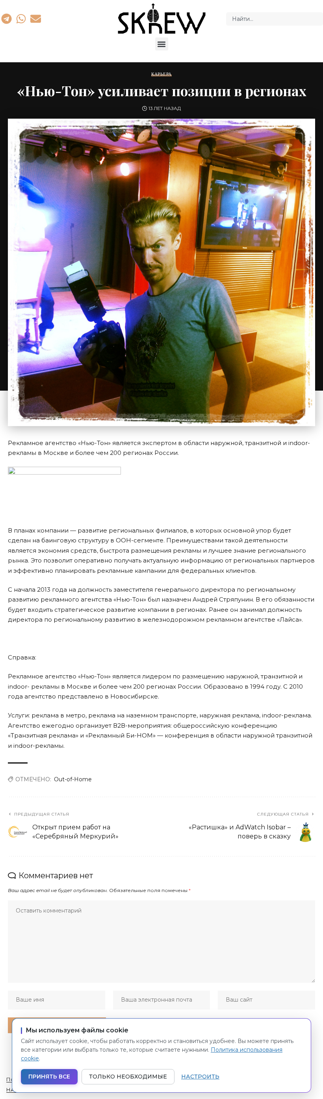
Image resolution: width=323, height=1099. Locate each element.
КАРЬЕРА (161, 74)
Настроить (200, 1076)
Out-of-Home (73, 779)
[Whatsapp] (21, 18)
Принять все (49, 1076)
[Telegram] (6, 18)
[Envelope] (36, 18)
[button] (161, 43)
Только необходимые (128, 1076)
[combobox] (274, 19)
